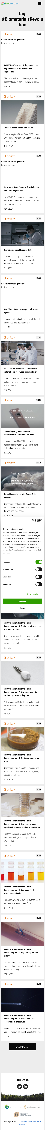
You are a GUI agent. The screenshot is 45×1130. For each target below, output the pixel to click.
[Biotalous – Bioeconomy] (10, 3)
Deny (22, 608)
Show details (32, 594)
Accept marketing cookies (13, 39)
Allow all (22, 601)
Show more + (23, 1047)
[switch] (38, 569)
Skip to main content (9, 8)
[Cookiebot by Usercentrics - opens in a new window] (32, 520)
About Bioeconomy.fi (25, 1121)
